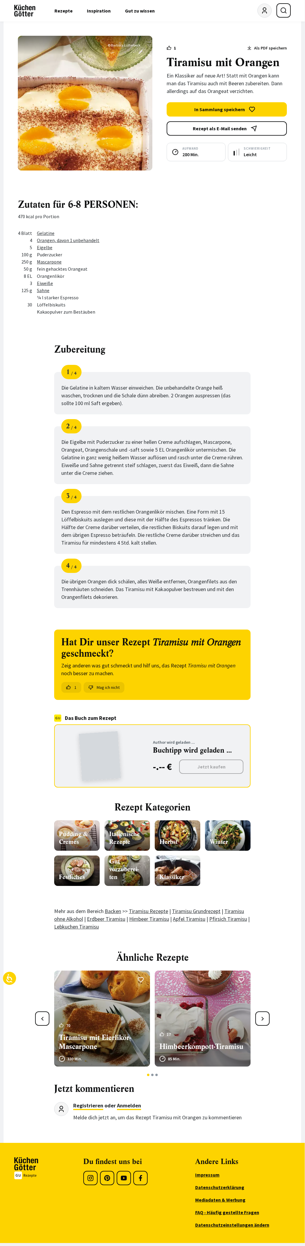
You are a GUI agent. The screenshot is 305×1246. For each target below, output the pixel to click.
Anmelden (129, 1105)
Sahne (43, 290)
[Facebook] (140, 1178)
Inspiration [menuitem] (99, 11)
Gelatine (45, 233)
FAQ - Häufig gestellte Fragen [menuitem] (227, 1212)
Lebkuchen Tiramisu (76, 926)
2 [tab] (152, 1075)
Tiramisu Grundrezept (196, 911)
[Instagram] (90, 1178)
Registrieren (88, 1105)
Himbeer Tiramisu (149, 918)
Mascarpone (49, 262)
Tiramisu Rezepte (148, 911)
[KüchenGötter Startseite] (25, 10)
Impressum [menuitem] (207, 1175)
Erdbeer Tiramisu (106, 918)
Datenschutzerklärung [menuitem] (219, 1187)
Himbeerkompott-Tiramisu (201, 1046)
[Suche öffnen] (283, 10)
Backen (113, 911)
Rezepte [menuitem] (63, 11)
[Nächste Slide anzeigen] (262, 1018)
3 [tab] (157, 1075)
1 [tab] (148, 1075)
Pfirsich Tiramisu (228, 918)
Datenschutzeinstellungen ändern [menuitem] (232, 1225)
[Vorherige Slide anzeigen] (42, 1018)
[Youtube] (124, 1178)
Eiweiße (45, 283)
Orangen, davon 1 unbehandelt (68, 240)
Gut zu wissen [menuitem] (140, 11)
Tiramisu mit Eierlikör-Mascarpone (95, 1042)
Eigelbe (44, 247)
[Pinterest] (107, 1178)
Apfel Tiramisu (189, 918)
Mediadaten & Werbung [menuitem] (220, 1200)
